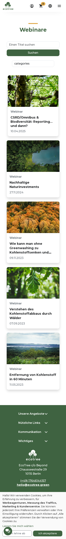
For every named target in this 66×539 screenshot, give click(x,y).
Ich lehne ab (17, 533)
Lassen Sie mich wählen (17, 526)
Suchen (33, 52)
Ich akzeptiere (47, 533)
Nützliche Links (29, 422)
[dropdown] (32, 6)
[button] (41, 6)
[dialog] (33, 515)
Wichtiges (25, 441)
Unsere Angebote (31, 413)
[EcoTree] (8, 6)
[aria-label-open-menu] (59, 6)
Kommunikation (29, 432)
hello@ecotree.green (33, 485)
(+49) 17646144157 (33, 480)
